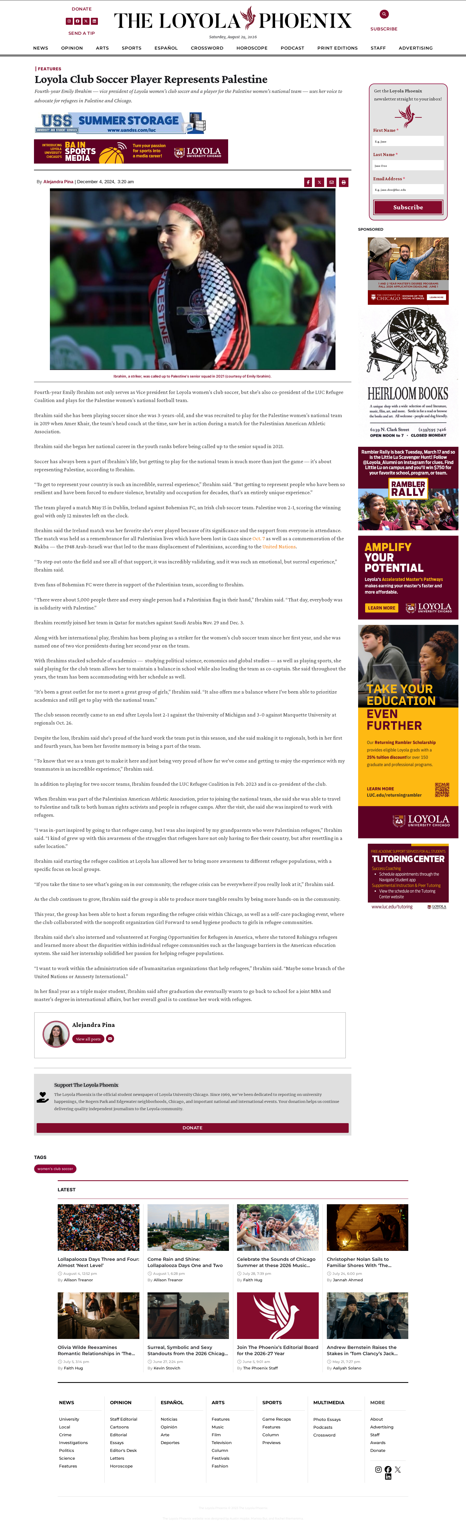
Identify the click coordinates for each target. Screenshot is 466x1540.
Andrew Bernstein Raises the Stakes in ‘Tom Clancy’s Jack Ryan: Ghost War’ (362, 1353)
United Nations (279, 546)
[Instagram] (69, 21)
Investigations (73, 1442)
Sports (272, 1402)
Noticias (169, 1419)
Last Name (385, 154)
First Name (386, 130)
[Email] (110, 1038)
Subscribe (408, 207)
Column (220, 1450)
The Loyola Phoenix (213, 1508)
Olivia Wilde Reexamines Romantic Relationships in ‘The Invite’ (95, 1353)
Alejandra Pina (58, 181)
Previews (271, 1442)
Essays (117, 1442)
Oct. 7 (259, 538)
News (66, 1402)
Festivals (220, 1458)
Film (216, 1434)
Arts (218, 1402)
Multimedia (328, 1402)
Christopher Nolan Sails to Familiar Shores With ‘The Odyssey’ (358, 1265)
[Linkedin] (94, 21)
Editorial (118, 1434)
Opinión (169, 1427)
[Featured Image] (192, 279)
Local (64, 1427)
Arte (165, 1434)
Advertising (381, 1427)
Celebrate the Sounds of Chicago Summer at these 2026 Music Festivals (276, 1265)
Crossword (324, 1435)
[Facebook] (77, 21)
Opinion (121, 1402)
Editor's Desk (123, 1450)
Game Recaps (276, 1419)
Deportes (170, 1442)
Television (222, 1442)
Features (68, 1466)
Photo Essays (327, 1419)
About (376, 1419)
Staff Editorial (123, 1419)
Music (218, 1427)
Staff (374, 1434)
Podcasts (323, 1427)
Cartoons (119, 1427)
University (69, 1419)
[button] (81, 9)
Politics (66, 1450)
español (172, 1402)
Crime (65, 1434)
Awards (378, 1442)
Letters (117, 1458)
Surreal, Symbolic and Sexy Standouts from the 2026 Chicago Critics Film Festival (188, 1353)
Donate (377, 1450)
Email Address (389, 178)
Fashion (220, 1466)
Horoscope (121, 1466)
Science (67, 1458)
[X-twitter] (86, 21)
